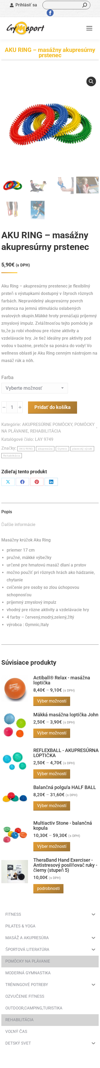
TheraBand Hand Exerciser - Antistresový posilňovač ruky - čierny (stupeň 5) (65, 865)
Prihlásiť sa (26, 4)
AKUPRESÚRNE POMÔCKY (47, 424)
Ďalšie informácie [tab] (18, 524)
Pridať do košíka (52, 407)
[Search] (84, 5)
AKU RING (26, 448)
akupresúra (45, 448)
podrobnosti (48, 888)
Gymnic (62, 448)
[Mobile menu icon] (89, 28)
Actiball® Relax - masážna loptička (61, 680)
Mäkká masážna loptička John (65, 714)
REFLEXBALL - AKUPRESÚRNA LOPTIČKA (66, 753)
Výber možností (51, 701)
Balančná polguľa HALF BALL (64, 787)
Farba (7, 377)
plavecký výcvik (82, 448)
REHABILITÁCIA (45, 431)
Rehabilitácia (11, 455)
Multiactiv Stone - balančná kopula (62, 825)
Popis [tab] (6, 511)
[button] (91, 81)
